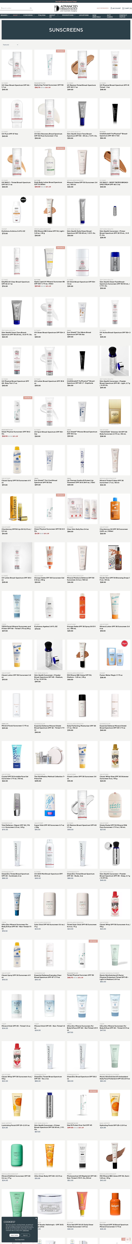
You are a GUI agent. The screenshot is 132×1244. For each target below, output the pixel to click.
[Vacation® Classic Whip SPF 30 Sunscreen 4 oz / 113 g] (17, 1056)
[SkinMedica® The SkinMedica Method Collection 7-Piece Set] (49, 756)
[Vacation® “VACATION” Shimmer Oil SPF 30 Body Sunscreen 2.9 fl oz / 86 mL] (115, 411)
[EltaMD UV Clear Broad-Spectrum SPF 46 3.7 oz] (17, 261)
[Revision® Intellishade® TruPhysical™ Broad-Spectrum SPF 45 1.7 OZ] (115, 113)
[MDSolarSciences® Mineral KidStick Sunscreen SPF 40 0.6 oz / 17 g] (17, 1155)
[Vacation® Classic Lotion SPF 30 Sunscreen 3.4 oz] (82, 756)
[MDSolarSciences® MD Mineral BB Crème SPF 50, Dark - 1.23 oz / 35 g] (115, 1155)
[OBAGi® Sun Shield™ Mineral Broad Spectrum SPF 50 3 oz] (82, 411)
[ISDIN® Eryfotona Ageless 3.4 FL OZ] (49, 606)
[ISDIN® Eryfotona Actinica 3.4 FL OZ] (17, 211)
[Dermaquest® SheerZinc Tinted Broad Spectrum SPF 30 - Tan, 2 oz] (49, 1056)
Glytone (37, 180)
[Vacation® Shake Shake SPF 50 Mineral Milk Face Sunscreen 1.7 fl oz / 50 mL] (115, 805)
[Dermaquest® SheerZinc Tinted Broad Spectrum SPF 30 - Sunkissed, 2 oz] (17, 853)
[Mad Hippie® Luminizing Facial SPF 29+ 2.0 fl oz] (17, 1105)
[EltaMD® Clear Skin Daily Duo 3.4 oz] (82, 509)
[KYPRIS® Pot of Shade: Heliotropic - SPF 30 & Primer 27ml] (49, 1204)
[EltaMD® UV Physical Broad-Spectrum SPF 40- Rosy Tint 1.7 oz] (17, 361)
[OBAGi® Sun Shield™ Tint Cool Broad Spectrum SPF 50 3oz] (49, 460)
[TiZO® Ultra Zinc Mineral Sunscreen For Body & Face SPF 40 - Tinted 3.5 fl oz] (115, 1005)
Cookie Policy (26, 1230)
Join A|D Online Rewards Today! (66, 1)
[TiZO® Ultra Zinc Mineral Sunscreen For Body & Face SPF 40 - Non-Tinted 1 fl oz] (17, 904)
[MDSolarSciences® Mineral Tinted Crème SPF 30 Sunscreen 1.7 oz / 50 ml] (115, 460)
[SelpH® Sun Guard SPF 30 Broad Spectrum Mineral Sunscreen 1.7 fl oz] (115, 1204)
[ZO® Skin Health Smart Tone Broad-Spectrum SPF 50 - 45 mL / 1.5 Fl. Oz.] (82, 113)
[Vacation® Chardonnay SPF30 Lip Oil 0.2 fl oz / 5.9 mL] (17, 509)
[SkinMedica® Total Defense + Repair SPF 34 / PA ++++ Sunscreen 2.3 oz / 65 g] (17, 805)
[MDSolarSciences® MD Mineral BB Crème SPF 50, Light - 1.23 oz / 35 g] (49, 211)
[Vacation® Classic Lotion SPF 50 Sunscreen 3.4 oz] (17, 655)
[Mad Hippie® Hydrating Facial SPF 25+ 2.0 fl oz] (115, 1105)
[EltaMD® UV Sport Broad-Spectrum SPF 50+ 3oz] (49, 411)
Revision (102, 132)
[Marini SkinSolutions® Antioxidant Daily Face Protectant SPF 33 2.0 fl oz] (115, 1056)
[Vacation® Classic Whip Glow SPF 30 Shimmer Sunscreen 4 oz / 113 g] (115, 756)
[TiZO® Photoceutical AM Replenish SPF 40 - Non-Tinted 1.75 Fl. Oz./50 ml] (82, 1155)
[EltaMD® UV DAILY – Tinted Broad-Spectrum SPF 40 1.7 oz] (17, 162)
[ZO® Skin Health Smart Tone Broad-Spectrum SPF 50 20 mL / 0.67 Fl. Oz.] (17, 312)
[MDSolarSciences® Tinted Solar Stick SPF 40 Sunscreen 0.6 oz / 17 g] (82, 904)
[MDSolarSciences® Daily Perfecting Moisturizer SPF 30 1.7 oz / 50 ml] (82, 705)
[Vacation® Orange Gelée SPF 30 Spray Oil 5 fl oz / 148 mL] (82, 606)
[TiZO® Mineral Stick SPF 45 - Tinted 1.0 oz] (17, 1005)
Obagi (69, 330)
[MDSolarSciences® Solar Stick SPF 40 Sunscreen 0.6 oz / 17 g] (49, 904)
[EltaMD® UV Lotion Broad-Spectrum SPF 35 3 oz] (17, 557)
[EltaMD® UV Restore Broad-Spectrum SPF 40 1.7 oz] (82, 805)
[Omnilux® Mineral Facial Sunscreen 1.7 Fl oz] (17, 705)
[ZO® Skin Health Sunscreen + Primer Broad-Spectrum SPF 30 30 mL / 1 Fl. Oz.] (49, 1105)
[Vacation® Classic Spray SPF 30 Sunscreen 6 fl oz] (17, 955)
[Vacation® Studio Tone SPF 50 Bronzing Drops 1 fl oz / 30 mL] (115, 557)
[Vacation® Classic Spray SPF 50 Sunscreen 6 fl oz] (17, 460)
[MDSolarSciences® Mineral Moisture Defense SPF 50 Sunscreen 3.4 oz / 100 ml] (82, 557)
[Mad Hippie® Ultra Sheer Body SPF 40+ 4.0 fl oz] (49, 1155)
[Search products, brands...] (30, 8)
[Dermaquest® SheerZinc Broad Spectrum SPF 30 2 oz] (82, 1056)
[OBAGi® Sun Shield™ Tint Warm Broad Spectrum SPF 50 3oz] (82, 312)
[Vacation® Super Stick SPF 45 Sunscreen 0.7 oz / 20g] (49, 805)
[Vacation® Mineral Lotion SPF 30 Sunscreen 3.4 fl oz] (115, 606)
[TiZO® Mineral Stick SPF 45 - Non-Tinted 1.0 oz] (49, 1005)
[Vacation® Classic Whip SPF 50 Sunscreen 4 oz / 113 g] (115, 904)
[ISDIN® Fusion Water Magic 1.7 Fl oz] (115, 655)
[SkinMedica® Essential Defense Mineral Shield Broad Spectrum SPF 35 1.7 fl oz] (115, 705)
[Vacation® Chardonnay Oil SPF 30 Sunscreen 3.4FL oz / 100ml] (115, 509)
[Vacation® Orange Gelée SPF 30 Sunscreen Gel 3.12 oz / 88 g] (49, 557)
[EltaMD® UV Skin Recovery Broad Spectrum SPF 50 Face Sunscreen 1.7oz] (49, 113)
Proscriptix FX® (39, 83)
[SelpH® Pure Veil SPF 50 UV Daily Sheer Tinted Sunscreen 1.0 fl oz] (82, 1204)
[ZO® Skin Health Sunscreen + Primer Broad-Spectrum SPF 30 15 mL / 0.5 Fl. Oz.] (115, 211)
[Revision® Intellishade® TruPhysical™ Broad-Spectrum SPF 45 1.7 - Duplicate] (82, 361)
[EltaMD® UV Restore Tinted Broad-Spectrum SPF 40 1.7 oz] (82, 65)
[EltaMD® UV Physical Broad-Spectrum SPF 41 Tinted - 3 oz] (115, 65)
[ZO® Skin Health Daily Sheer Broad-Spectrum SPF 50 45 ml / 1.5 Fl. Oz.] (82, 211)
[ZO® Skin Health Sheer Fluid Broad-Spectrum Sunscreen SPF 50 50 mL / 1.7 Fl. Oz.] (115, 261)
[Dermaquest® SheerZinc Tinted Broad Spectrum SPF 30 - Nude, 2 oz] (82, 853)
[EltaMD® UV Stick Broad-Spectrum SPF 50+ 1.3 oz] (82, 261)
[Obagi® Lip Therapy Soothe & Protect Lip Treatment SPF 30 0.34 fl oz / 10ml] (82, 460)
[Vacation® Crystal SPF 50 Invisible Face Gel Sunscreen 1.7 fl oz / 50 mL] (17, 756)
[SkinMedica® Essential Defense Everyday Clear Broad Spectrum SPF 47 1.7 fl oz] (49, 955)
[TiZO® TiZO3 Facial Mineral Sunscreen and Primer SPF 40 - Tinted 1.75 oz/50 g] (17, 606)
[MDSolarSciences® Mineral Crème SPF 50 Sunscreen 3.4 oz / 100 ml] (82, 162)
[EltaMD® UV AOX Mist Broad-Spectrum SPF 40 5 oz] (49, 853)
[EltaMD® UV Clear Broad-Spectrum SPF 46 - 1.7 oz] (17, 65)
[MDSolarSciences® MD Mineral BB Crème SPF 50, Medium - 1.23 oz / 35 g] (82, 655)
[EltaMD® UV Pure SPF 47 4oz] (17, 113)
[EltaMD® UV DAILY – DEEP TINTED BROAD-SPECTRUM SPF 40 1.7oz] (115, 162)
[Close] (36, 1218)
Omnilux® (5, 724)
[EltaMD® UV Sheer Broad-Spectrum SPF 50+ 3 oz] (49, 312)
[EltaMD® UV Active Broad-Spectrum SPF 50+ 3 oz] (115, 312)
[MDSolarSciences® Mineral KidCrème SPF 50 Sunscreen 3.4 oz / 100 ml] (17, 1204)
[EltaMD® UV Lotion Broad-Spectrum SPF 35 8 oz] (49, 361)
